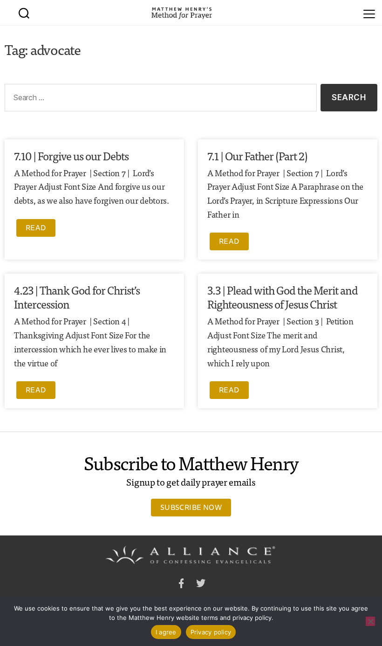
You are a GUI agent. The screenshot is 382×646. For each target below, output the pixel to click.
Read (36, 227)
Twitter (200, 584)
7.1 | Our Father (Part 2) (257, 155)
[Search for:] (159, 99)
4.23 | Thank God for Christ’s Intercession (77, 297)
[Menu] (369, 12)
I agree (166, 632)
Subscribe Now (191, 507)
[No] (370, 621)
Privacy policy (211, 632)
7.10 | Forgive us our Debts (71, 155)
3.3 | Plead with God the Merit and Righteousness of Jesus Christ (282, 297)
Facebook (181, 584)
